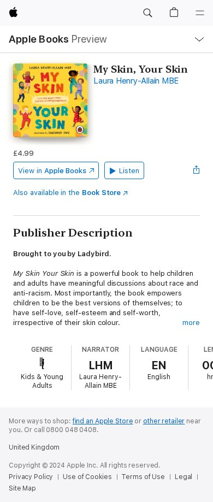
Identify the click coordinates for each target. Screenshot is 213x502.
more (191, 322)
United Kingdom (34, 447)
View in (52, 171)
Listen (129, 171)
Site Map (22, 488)
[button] (147, 13)
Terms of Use (143, 477)
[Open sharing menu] (196, 170)
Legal (183, 477)
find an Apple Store (103, 421)
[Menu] (200, 13)
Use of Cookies (87, 477)
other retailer (164, 421)
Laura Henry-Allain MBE (136, 81)
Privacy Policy (31, 477)
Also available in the (67, 192)
